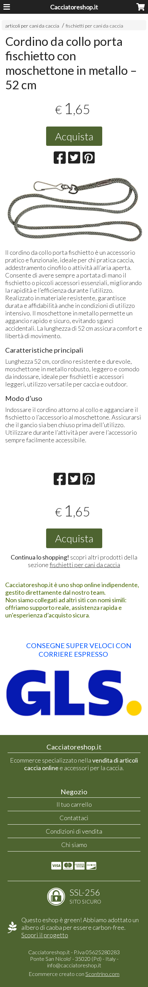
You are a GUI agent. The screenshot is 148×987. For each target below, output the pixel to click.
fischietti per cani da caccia (94, 26)
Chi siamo (74, 844)
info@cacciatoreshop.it (74, 965)
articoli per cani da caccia (32, 26)
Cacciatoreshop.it (74, 7)
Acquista (74, 136)
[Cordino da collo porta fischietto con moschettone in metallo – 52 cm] (74, 209)
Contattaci (74, 818)
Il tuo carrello (74, 804)
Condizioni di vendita (74, 831)
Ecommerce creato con (74, 973)
